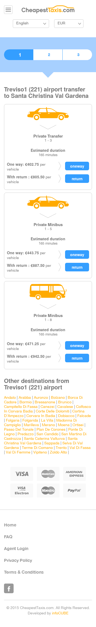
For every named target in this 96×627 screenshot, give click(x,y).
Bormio (25, 402)
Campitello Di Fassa (21, 407)
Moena (64, 425)
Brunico (64, 402)
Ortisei (78, 425)
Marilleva (31, 425)
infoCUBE (60, 613)
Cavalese (65, 407)
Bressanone (45, 402)
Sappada (51, 443)
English (22, 23)
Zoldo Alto (58, 452)
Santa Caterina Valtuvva (44, 439)
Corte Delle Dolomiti (52, 411)
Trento (61, 448)
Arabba (25, 398)
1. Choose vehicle (18, 54)
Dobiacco (66, 416)
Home (10, 524)
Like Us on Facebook (9, 588)
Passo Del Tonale (19, 429)
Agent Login (16, 548)
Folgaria (12, 420)
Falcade (84, 416)
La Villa (47, 420)
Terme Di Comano (37, 448)
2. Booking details (47, 54)
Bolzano (58, 398)
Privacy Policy (18, 560)
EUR (61, 23)
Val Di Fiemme (18, 452)
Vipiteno (40, 452)
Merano (48, 425)
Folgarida (30, 420)
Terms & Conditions (24, 571)
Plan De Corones (51, 429)
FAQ (8, 536)
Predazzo (26, 434)
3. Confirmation (77, 54)
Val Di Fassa (80, 448)
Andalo (10, 398)
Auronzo (41, 398)
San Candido (47, 434)
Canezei (47, 407)
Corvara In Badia (40, 416)
